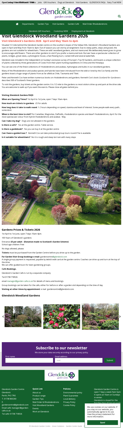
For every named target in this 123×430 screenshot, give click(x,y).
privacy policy (82, 352)
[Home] (17, 24)
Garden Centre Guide (74, 426)
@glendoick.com (59, 256)
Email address (61, 356)
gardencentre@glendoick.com (15, 404)
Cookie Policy (69, 405)
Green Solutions (58, 426)
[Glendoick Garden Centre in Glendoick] (61, 13)
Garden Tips (38, 399)
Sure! (102, 422)
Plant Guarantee (70, 395)
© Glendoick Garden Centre (39, 426)
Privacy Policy (69, 402)
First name (10, 356)
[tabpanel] (23, 316)
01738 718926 (16, 414)
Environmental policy (72, 392)
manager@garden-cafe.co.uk (20, 281)
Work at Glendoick (41, 411)
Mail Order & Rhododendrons (46, 402)
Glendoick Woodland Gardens (21, 295)
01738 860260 (10, 398)
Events (36, 408)
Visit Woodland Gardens (43, 405)
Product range (39, 395)
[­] (119, 16)
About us (37, 392)
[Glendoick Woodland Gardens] (23, 316)
